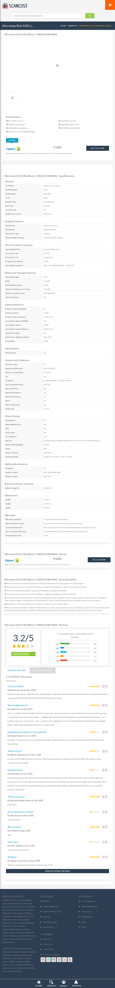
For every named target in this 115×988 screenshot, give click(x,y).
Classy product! (15, 686)
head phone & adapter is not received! (26, 732)
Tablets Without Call (52, 911)
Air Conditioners (88, 901)
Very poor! (12, 841)
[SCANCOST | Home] (57, 6)
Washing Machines (89, 906)
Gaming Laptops (50, 922)
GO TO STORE (97, 148)
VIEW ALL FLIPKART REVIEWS (57, 871)
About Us (47, 939)
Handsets (72, 26)
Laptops (46, 917)
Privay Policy (48, 949)
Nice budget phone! (17, 705)
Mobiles (46, 901)
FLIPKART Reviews (16, 670)
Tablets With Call (50, 906)
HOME (63, 26)
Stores (12, 140)
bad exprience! (15, 770)
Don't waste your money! (20, 811)
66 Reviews (11, 681)
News (83, 927)
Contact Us (48, 944)
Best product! (14, 826)
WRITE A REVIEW (21, 654)
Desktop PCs (49, 927)
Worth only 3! (14, 751)
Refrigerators (87, 917)
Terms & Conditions (51, 954)
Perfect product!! (16, 796)
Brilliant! (11, 857)
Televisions (86, 911)
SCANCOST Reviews (43, 670)
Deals (83, 922)
